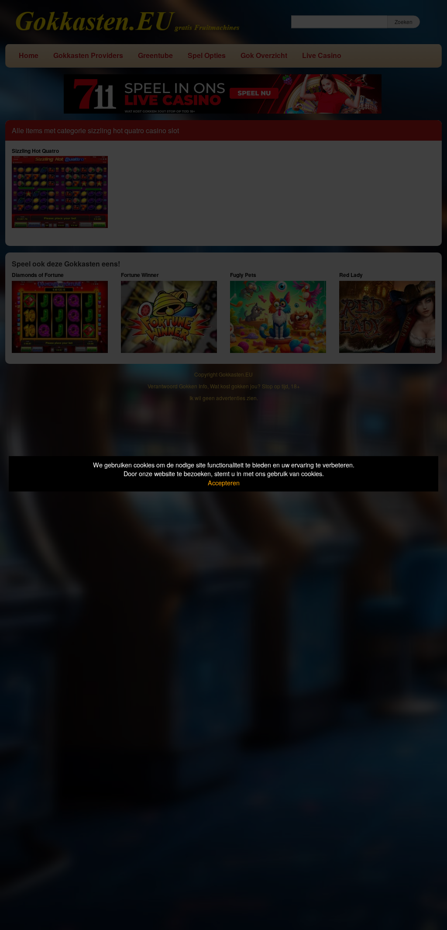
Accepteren (224, 482)
